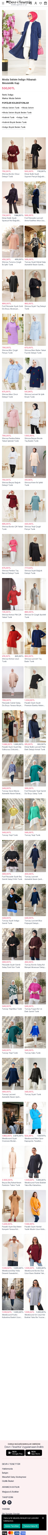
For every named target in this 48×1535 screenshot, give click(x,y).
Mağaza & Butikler (10, 1491)
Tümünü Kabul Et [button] (30, 1526)
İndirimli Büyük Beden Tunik (15, 122)
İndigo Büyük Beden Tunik (14, 127)
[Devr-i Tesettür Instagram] (9, 1502)
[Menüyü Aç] (3, 3)
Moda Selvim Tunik (11, 107)
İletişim (5, 1473)
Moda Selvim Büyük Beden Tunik (17, 112)
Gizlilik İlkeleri (8, 1481)
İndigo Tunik (22, 117)
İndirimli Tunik (8, 117)
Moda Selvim (28, 107)
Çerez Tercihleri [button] (12, 1526)
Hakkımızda (7, 1468)
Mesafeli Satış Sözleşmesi (14, 1477)
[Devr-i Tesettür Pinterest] (4, 1502)
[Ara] (30, 3)
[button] (43, 1522)
